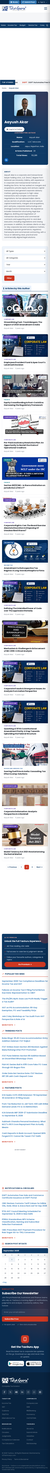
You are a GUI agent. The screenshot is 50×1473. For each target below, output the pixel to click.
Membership (32, 1443)
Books (15, 2)
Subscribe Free (12, 1319)
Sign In (42, 2)
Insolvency (31, 1414)
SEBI (28, 1407)
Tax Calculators (8, 1443)
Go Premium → (25, 964)
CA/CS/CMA (31, 1418)
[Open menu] (45, 8)
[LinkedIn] (6, 160)
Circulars (5, 1432)
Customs (5, 1411)
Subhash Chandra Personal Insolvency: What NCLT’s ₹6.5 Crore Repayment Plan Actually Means (24, 1124)
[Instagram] (28, 1392)
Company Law (32, 1403)
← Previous (12, 867)
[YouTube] (16, 1392)
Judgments (6, 1436)
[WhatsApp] (34, 1392)
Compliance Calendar (11, 1440)
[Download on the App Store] (34, 1363)
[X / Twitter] (10, 1392)
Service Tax (32, 25)
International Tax (8, 1418)
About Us (30, 1428)
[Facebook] (4, 1392)
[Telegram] (40, 1392)
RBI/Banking (31, 1411)
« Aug (4, 1282)
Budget (22, 25)
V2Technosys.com (9, 1455)
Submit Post (30, 2)
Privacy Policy (7, 1459)
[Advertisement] (25, 54)
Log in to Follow (15, 129)
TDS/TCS (5, 1414)
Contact (30, 1440)
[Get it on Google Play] (16, 1363)
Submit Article (32, 1432)
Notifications (7, 1428)
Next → (39, 867)
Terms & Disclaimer (21, 1459)
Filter (9, 278)
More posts (7, 1025)
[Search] (47, 25)
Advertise (30, 1436)
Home (3, 25)
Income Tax (12, 25)
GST (3, 1407)
